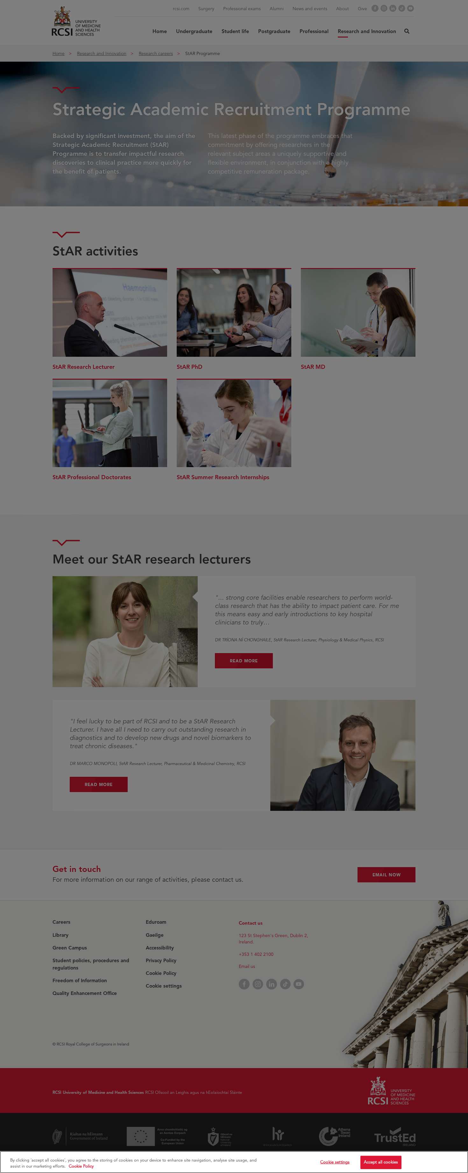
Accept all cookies (381, 1162)
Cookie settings (335, 1162)
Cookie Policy (81, 1166)
